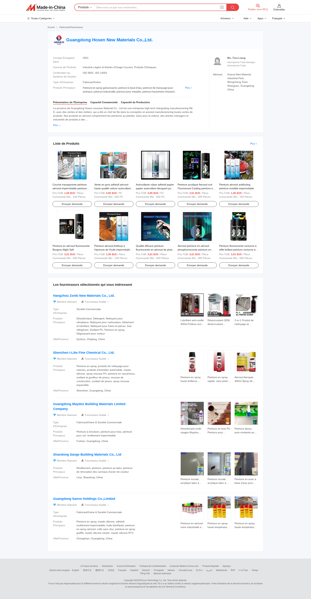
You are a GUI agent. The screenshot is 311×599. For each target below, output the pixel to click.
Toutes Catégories (41, 18)
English (75, 570)
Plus (187, 87)
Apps (260, 18)
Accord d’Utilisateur (126, 565)
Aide (246, 18)
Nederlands (221, 570)
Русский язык (185, 570)
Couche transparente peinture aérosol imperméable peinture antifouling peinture (70, 188)
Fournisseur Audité (97, 301)
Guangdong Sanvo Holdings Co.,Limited (84, 499)
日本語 (111, 570)
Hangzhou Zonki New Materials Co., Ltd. (84, 295)
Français (122, 570)
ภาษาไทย (243, 570)
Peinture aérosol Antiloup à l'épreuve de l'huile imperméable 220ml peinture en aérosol (112, 249)
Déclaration (107, 565)
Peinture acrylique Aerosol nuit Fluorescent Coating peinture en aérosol (196, 188)
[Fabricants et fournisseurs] (45, 7)
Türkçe (255, 570)
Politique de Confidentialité (152, 565)
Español (134, 570)
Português (159, 570)
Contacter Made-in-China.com (184, 565)
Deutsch (146, 570)
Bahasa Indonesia (162, 573)
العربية (209, 570)
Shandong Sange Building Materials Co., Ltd (87, 454)
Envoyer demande (72, 204)
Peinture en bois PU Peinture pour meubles (219, 432)
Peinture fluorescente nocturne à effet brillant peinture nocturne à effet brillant (237, 249)
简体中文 (87, 570)
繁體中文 (99, 570)
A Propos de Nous (89, 565)
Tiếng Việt (145, 573)
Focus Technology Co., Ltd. (154, 580)
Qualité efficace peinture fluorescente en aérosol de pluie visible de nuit (154, 249)
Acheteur (225, 18)
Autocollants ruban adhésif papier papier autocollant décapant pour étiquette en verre (155, 188)
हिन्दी (233, 570)
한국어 (199, 570)
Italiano (171, 570)
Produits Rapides (210, 565)
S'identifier (279, 9)
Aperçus (227, 565)
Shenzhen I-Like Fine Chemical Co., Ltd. (83, 352)
